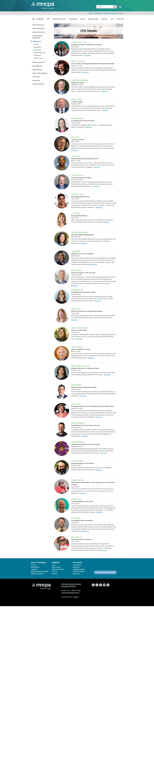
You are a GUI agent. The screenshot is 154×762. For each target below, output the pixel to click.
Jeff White (75, 251)
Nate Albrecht (77, 461)
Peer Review (36, 77)
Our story (33, 565)
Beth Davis (76, 309)
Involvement (73, 19)
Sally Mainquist (77, 442)
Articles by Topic (38, 58)
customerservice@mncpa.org (70, 592)
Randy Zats (76, 499)
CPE (48, 19)
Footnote (36, 44)
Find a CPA (120, 19)
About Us (104, 19)
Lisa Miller (75, 213)
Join (112, 19)
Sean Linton (76, 270)
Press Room (36, 80)
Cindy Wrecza (77, 118)
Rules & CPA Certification (40, 73)
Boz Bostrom (77, 537)
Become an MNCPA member (105, 572)
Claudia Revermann (79, 232)
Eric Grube (75, 518)
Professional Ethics (38, 84)
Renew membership (58, 569)
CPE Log (114, 13)
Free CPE (54, 573)
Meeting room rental (37, 573)
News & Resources (59, 19)
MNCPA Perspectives (39, 52)
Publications (37, 41)
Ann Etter (75, 137)
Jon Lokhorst (77, 175)
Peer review (76, 567)
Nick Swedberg (78, 423)
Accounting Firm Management (38, 37)
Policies (75, 597)
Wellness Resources (39, 62)
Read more (87, 55)
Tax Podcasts (37, 55)
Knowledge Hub (37, 66)
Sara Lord (75, 404)
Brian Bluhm (76, 385)
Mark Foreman (77, 61)
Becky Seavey (77, 290)
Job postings (77, 565)
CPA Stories (37, 50)
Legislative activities (79, 569)
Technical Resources (39, 28)
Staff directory (35, 567)
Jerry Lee (75, 156)
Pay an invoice (56, 567)
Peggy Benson (77, 480)
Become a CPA (93, 19)
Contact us (34, 569)
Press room (76, 573)
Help (90, 13)
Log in (121, 13)
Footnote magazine (79, 571)
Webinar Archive (37, 69)
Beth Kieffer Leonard (80, 366)
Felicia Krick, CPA (78, 42)
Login (53, 565)
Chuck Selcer (77, 347)
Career (82, 19)
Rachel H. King (77, 194)
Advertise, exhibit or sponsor (39, 571)
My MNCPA (40, 19)
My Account (107, 13)
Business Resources (39, 32)
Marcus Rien (76, 99)
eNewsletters (37, 47)
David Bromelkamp (79, 80)
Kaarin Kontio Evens (80, 328)
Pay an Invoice (97, 13)
